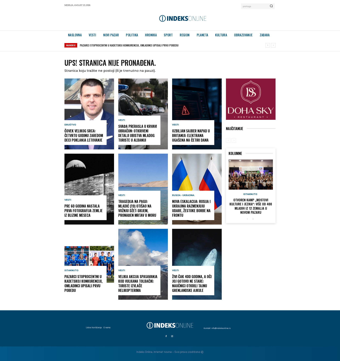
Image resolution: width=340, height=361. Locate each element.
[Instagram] (172, 336)
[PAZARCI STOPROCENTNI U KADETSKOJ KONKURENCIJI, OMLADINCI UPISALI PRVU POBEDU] (89, 264)
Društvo (70, 125)
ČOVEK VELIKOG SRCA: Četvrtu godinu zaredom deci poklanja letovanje (83, 135)
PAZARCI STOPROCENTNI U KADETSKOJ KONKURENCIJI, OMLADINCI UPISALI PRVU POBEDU (129, 45)
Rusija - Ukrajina (183, 195)
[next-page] (253, 219)
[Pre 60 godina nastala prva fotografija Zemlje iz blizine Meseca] (89, 189)
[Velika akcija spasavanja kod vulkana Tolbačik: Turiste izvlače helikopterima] (143, 264)
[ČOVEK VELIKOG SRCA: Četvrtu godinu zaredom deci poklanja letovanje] (89, 114)
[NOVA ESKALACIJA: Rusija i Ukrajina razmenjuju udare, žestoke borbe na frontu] (197, 189)
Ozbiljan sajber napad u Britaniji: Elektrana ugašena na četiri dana (191, 135)
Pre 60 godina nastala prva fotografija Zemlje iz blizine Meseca (83, 210)
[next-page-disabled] (234, 140)
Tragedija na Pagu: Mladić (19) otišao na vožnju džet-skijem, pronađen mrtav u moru (137, 208)
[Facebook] (166, 336)
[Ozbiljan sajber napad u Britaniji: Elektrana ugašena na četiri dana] (197, 114)
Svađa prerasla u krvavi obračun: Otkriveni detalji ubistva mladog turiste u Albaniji (137, 133)
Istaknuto (71, 270)
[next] (273, 45)
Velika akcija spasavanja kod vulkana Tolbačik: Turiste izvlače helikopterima (137, 283)
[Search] (271, 6)
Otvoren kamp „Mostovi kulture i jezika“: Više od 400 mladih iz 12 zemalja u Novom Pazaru (251, 206)
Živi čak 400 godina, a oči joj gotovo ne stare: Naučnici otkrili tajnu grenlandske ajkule (192, 283)
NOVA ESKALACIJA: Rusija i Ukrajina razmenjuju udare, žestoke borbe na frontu (191, 208)
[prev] (267, 45)
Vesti (67, 200)
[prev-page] (228, 140)
